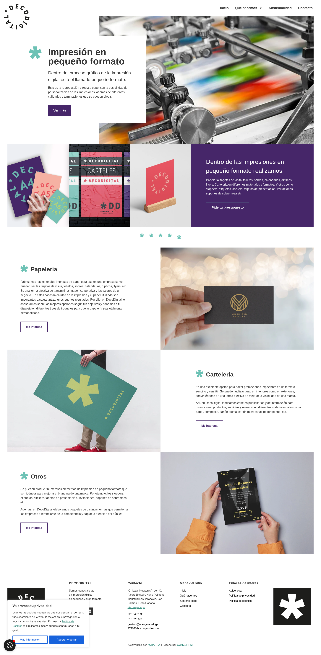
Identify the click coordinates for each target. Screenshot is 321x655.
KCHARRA (153, 644)
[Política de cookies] (245, 601)
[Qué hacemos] (199, 596)
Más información (30, 639)
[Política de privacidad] (245, 596)
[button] (10, 645)
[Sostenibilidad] (199, 601)
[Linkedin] (89, 611)
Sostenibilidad (280, 8)
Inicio (224, 8)
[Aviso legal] (245, 591)
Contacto (305, 8)
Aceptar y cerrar (67, 639)
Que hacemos (246, 8)
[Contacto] (199, 606)
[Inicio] (199, 591)
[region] (48, 624)
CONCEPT (185, 644)
